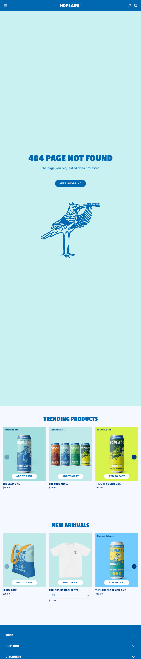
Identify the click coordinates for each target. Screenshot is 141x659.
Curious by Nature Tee (63, 590)
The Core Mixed (58, 484)
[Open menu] (6, 6)
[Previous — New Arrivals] (6, 566)
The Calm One (11, 484)
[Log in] (130, 5)
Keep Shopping (70, 183)
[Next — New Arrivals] (134, 566)
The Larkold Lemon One (110, 590)
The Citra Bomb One (108, 484)
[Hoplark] (70, 5)
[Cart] (135, 5)
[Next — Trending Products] (134, 457)
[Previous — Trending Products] (6, 457)
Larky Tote (10, 590)
